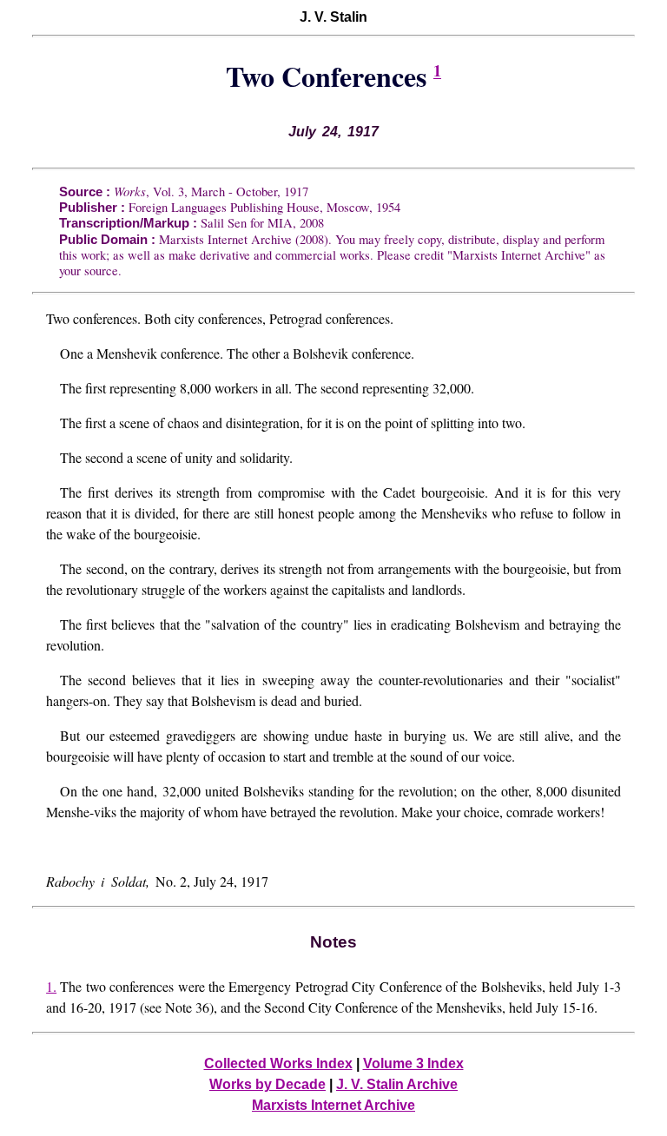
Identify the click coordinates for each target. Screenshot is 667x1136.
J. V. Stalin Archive (397, 1084)
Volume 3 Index (413, 1063)
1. (51, 986)
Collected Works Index (278, 1063)
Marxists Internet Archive (333, 1105)
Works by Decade (267, 1084)
